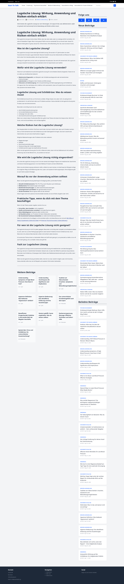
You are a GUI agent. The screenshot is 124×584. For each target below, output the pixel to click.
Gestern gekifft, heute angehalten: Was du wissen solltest (46, 315)
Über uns (17, 1)
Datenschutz (49, 575)
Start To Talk (13, 5)
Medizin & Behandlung (54, 5)
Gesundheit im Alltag (67, 5)
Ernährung (29, 5)
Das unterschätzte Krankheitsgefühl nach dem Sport (66, 298)
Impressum (11, 1)
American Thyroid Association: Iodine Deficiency (54, 220)
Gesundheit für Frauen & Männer (83, 5)
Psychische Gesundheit (40, 5)
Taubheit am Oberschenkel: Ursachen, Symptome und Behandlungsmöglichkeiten (68, 282)
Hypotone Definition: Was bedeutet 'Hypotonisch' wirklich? (25, 298)
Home (23, 5)
